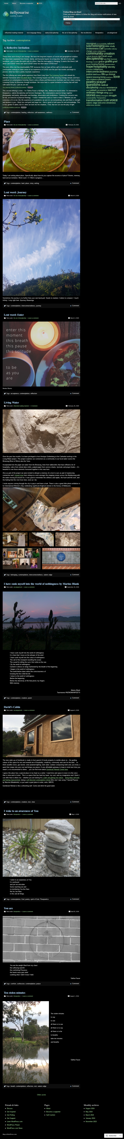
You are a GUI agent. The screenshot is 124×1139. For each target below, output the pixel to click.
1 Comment (34, 406)
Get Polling (11, 1115)
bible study (110, 46)
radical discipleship (51, 33)
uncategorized (112, 33)
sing (106, 92)
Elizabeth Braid (26, 78)
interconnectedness (28, 306)
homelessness (110, 64)
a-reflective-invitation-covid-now (11, 107)
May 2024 (89, 1112)
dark (100, 56)
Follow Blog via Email (72, 12)
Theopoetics (44, 899)
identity (111, 67)
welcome (102, 103)
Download (30, 87)
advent (110, 43)
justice (89, 74)
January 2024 (90, 1118)
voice (114, 100)
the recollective (86, 33)
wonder (98, 105)
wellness (49, 112)
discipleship (94, 58)
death (104, 56)
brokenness (92, 48)
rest (29, 802)
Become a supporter (26, 3)
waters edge (48, 575)
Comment (75, 112)
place (27, 183)
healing (23, 112)
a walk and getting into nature (53, 778)
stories (90, 95)
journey (38, 306)
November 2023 (91, 1121)
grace (102, 61)
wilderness (90, 105)
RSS (40, 3)
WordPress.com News (15, 1128)
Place (7, 121)
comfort (13, 984)
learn (99, 74)
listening (96, 77)
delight (110, 56)
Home (6, 3)
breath (13, 1086)
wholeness (111, 103)
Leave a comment (33, 51)
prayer (101, 82)
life (103, 74)
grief (115, 61)
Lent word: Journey (15, 192)
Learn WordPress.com (15, 1121)
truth (106, 100)
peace (101, 79)
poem (30, 698)
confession (21, 984)
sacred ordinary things (101, 91)
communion (101, 51)
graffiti (108, 61)
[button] (15, 539)
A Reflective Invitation (16, 48)
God (22, 899)
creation (24, 698)
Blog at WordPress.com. (10, 1134)
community (94, 53)
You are (8, 908)
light (106, 74)
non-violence (92, 79)
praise (38, 984)
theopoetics (99, 33)
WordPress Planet (13, 1125)
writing (36, 183)
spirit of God (35, 899)
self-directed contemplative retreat (38, 780)
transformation (94, 100)
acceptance (15, 393)
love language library (34, 33)
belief (89, 46)
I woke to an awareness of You (21, 811)
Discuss (10, 1108)
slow (33, 802)
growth (88, 64)
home (101, 64)
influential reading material (14, 33)
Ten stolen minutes (14, 993)
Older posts (41, 1095)
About (14, 3)
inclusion (89, 69)
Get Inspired (11, 1112)
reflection (30, 112)
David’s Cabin (12, 707)
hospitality (100, 66)
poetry (27, 899)
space (111, 93)
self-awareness (40, 112)
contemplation (15, 112)
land (22, 183)
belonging (14, 575)
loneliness (109, 77)
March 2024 (90, 1115)
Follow (68, 23)
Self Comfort (50, 1115)
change (89, 51)
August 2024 (90, 1108)
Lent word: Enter (14, 315)
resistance (111, 87)
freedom (95, 62)
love (116, 77)
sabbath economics (98, 90)
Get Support (11, 1118)
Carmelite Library (110, 49)
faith (105, 59)
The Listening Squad (56, 75)
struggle (113, 95)
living (103, 77)
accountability (101, 44)
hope (89, 66)
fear (109, 59)
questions (93, 85)
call (101, 48)
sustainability (91, 98)
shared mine (19, 475)
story (31, 183)
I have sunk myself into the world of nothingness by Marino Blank (41, 584)
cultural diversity (92, 56)
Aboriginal (91, 43)
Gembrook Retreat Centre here (57, 769)
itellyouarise (19, 12)
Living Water (11, 402)
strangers (104, 96)
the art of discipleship (69, 33)
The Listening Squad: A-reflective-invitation (15, 87)
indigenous (98, 69)
